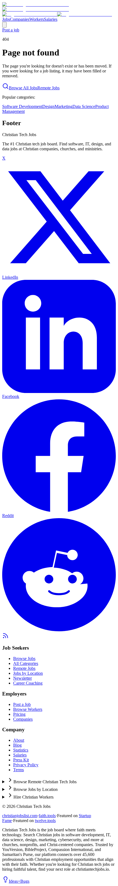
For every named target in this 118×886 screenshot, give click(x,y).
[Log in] (4, 25)
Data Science (83, 106)
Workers (36, 19)
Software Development (22, 106)
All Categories (25, 663)
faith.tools (47, 815)
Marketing (63, 106)
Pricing (19, 714)
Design (48, 106)
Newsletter (22, 678)
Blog (17, 745)
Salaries (50, 19)
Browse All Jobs (23, 88)
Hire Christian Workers (33, 797)
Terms (18, 769)
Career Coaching (28, 683)
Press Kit (21, 760)
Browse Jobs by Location (35, 789)
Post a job (10, 30)
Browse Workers (27, 709)
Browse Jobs (24, 658)
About (18, 740)
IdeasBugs (19, 881)
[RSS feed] (5, 637)
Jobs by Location (28, 673)
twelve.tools (45, 820)
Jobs (6, 19)
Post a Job (22, 704)
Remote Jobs (48, 88)
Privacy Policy (25, 764)
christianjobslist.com (19, 815)
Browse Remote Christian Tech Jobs (45, 781)
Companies (19, 19)
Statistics (20, 750)
